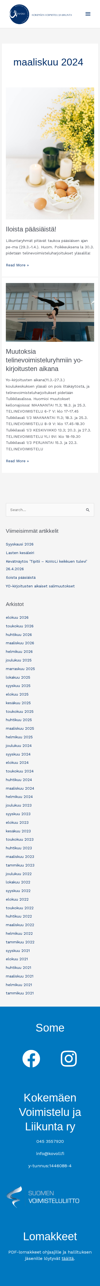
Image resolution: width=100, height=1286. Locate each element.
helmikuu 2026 (19, 651)
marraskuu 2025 (20, 668)
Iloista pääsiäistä (21, 577)
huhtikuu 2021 (18, 967)
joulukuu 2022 (19, 873)
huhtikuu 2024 (19, 779)
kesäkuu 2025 (18, 703)
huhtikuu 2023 (19, 848)
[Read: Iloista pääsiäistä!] (50, 153)
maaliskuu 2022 (20, 925)
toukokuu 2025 (20, 711)
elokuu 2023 (17, 822)
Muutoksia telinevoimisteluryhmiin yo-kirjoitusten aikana (44, 360)
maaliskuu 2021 (19, 976)
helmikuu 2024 (19, 796)
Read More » (17, 264)
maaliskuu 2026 (20, 643)
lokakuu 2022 (18, 882)
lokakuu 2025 (18, 677)
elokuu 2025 (17, 694)
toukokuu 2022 (20, 908)
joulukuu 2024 (19, 745)
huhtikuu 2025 (19, 719)
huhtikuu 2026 (19, 634)
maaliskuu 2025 (20, 728)
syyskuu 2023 (18, 814)
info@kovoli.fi (50, 1153)
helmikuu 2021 (19, 984)
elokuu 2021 (17, 959)
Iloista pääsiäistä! (31, 229)
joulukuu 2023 (19, 805)
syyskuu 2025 (18, 685)
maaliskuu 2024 (20, 788)
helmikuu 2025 (19, 737)
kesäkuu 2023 (18, 831)
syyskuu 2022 (18, 890)
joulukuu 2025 (19, 660)
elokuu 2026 (17, 617)
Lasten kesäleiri (20, 552)
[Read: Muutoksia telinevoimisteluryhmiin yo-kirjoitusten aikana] (50, 312)
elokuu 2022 (17, 899)
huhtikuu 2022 (19, 916)
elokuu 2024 (17, 762)
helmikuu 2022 (19, 933)
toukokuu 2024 (20, 771)
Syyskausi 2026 (20, 544)
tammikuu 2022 (20, 942)
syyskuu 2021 (18, 950)
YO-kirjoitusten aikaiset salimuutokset (40, 586)
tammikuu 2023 (20, 865)
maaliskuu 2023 (20, 856)
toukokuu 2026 (20, 626)
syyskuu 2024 (18, 754)
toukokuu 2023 (20, 839)
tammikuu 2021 (20, 993)
